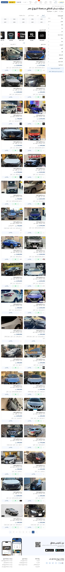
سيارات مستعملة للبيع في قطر (7, 564)
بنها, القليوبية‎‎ (41, 391)
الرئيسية (38, 560)
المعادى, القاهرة (18, 336)
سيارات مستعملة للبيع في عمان (7, 566)
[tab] (43, 15)
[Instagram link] (47, 563)
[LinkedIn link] (50, 563)
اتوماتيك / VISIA (29, 336)
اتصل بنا (38, 562)
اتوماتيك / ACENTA (30, 391)
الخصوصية (38, 566)
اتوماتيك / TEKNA (7, 336)
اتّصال (29, 70)
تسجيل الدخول (4, 2)
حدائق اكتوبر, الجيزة (40, 336)
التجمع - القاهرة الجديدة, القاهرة (39, 147)
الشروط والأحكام (37, 564)
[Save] (25, 49)
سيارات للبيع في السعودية (23, 564)
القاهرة (20, 444)
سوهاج (20, 365)
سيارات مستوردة (45, 2)
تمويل (21, 229)
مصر (61, 563)
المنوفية (42, 498)
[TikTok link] (53, 563)
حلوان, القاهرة (41, 418)
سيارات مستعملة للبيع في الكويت (7, 560)
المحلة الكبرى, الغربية (18, 121)
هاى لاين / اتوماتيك (6, 228)
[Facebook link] (56, 563)
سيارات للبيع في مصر (24, 560)
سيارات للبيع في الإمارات (23, 562)
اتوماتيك (32, 418)
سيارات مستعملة (55, 2)
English (18, 2)
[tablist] (23, 15)
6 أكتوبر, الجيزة (41, 365)
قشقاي (30, 67)
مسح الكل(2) (49, 11)
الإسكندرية (42, 471)
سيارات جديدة (50, 2)
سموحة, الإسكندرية (40, 121)
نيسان (33, 67)
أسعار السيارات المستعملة (55, 68)
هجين (43, 338)
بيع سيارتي (11, 2)
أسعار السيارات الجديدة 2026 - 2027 (55, 71)
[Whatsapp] (38, 70)
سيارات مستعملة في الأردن (8, 562)
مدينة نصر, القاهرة (41, 94)
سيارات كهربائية (40, 2)
